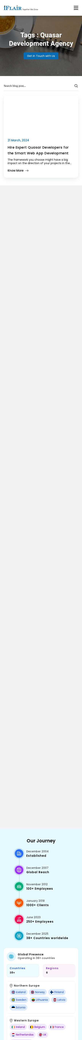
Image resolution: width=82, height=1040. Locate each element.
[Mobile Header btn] (76, 8)
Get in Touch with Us (41, 56)
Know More (15, 170)
